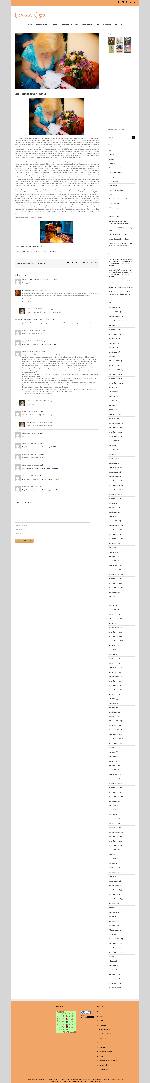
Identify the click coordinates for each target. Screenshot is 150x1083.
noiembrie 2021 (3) (115, 427)
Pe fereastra (113, 181)
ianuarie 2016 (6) (115, 672)
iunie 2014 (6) (113, 756)
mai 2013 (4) (113, 814)
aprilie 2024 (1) (114, 325)
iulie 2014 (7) (113, 752)
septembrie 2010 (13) (116, 952)
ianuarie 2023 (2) (115, 365)
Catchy (45, 251)
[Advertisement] (121, 91)
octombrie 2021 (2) (115, 432)
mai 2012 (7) (113, 863)
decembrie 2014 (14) (116, 730)
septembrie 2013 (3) (116, 796)
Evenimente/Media (115, 172)
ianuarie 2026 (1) (115, 312)
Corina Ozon (21, 251)
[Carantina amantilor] (119, 49)
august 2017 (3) (114, 592)
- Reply (54, 279)
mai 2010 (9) (113, 970)
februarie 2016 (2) (115, 667)
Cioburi (111, 159)
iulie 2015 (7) (113, 699)
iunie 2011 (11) (114, 912)
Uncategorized (114, 203)
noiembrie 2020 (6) (116, 481)
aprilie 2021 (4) (114, 459)
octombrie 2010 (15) (116, 948)
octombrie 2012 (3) (115, 841)
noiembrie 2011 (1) (115, 890)
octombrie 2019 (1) (115, 499)
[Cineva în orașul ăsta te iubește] (127, 41)
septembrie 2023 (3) (116, 334)
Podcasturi (113, 186)
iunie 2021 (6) (113, 450)
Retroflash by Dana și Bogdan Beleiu (30, 246)
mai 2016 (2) (113, 654)
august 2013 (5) (114, 801)
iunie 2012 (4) (113, 859)
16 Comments (52, 251)
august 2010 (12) (114, 957)
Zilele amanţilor (114, 208)
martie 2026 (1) (114, 307)
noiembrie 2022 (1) (115, 374)
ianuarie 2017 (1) (115, 623)
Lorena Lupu (26, 290)
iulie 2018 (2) (113, 547)
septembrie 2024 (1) (116, 321)
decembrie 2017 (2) (116, 574)
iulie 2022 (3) (113, 392)
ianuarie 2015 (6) (115, 725)
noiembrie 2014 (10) (116, 734)
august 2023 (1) (114, 338)
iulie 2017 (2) (113, 596)
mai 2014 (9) (113, 761)
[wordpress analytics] (90, 1017)
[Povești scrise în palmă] (111, 49)
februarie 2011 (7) (115, 930)
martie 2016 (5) (114, 663)
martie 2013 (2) (114, 823)
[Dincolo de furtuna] (127, 49)
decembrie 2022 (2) (116, 370)
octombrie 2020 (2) (116, 485)
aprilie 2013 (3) (114, 819)
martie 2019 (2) (114, 512)
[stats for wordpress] (86, 1012)
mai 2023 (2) (113, 347)
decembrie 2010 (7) (116, 939)
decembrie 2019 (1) (115, 494)
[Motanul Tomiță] (119, 41)
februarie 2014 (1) (115, 774)
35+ (110, 150)
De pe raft (112, 163)
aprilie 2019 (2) (114, 507)
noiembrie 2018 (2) (115, 530)
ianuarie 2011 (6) (114, 934)
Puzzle (111, 194)
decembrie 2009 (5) (116, 988)
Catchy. (40, 218)
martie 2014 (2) (114, 770)
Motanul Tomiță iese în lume (119, 239)
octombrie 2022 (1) (115, 379)
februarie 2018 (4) (115, 565)
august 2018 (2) (114, 543)
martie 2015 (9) (114, 716)
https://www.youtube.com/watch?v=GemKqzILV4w (39, 479)
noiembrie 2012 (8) (115, 836)
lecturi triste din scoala (125, 287)
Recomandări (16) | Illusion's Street (26, 319)
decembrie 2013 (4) (115, 783)
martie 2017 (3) (114, 614)
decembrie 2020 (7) (116, 476)
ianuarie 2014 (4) (114, 779)
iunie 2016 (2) (113, 650)
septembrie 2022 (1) (116, 383)
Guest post (113, 177)
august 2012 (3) (114, 850)
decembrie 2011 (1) (115, 885)
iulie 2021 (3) (113, 445)
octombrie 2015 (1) (115, 685)
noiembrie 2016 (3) (115, 632)
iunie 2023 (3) (114, 343)
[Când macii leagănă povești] (111, 41)
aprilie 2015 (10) (114, 712)
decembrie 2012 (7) (116, 832)
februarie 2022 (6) (115, 414)
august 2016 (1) (114, 645)
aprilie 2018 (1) (114, 556)
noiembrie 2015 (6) (115, 681)
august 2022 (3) (114, 387)
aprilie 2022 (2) (114, 405)
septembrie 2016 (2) (116, 641)
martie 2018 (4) (114, 561)
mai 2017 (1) (113, 605)
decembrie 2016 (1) (115, 628)
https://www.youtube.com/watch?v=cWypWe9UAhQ (40, 490)
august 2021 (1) (114, 441)
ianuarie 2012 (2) (115, 881)
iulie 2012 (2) (113, 854)
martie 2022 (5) (114, 410)
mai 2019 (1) (113, 503)
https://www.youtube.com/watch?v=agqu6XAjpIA (41, 468)
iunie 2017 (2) (113, 601)
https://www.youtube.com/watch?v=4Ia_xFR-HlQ (39, 344)
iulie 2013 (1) (113, 805)
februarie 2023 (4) (115, 361)
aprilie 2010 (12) (114, 974)
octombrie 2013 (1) (115, 792)
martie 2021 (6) (114, 463)
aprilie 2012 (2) (114, 868)
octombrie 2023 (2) (116, 330)
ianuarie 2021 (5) (115, 472)
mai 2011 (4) (113, 916)
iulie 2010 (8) (113, 961)
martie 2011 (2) (114, 925)
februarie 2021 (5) (115, 467)
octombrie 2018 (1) (115, 534)
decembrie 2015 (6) (116, 676)
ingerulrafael (39, 283)
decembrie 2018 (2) (116, 525)
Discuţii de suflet (115, 168)
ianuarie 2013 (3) (115, 828)
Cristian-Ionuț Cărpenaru (30, 279)
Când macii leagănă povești (118, 234)
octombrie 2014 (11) (116, 739)
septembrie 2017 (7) (116, 587)
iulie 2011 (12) (113, 908)
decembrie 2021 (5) (116, 423)
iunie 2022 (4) (113, 396)
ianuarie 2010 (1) (115, 983)
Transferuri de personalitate (119, 199)
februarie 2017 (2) (115, 619)
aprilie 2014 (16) (114, 765)
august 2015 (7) (114, 694)
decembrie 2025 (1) (116, 316)
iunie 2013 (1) (113, 810)
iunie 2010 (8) (114, 965)
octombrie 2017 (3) (115, 583)
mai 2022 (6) (113, 401)
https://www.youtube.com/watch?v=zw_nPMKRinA (40, 447)
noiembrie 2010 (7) (115, 943)
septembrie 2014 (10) (116, 743)
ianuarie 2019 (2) (115, 521)
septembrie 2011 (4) (116, 899)
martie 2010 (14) (114, 979)
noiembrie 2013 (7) (115, 788)
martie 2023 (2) (114, 356)
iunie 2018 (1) (113, 552)
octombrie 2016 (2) (115, 636)
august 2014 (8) (114, 747)
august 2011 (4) (114, 903)
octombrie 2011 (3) (115, 894)
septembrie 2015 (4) (116, 690)
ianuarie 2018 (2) (115, 570)
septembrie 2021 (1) (116, 436)
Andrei (111, 292)
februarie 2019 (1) (115, 516)
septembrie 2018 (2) (116, 539)
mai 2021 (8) (113, 454)
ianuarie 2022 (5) (115, 418)
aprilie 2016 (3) (114, 659)
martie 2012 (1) (114, 872)
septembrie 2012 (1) (116, 845)
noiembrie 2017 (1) (115, 579)
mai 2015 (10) (113, 708)
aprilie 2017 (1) (114, 610)
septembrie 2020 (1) (116, 490)
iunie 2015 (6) (113, 703)
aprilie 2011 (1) (114, 921)
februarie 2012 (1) (115, 876)
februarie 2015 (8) (115, 721)
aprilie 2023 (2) (114, 352)
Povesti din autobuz (116, 190)
